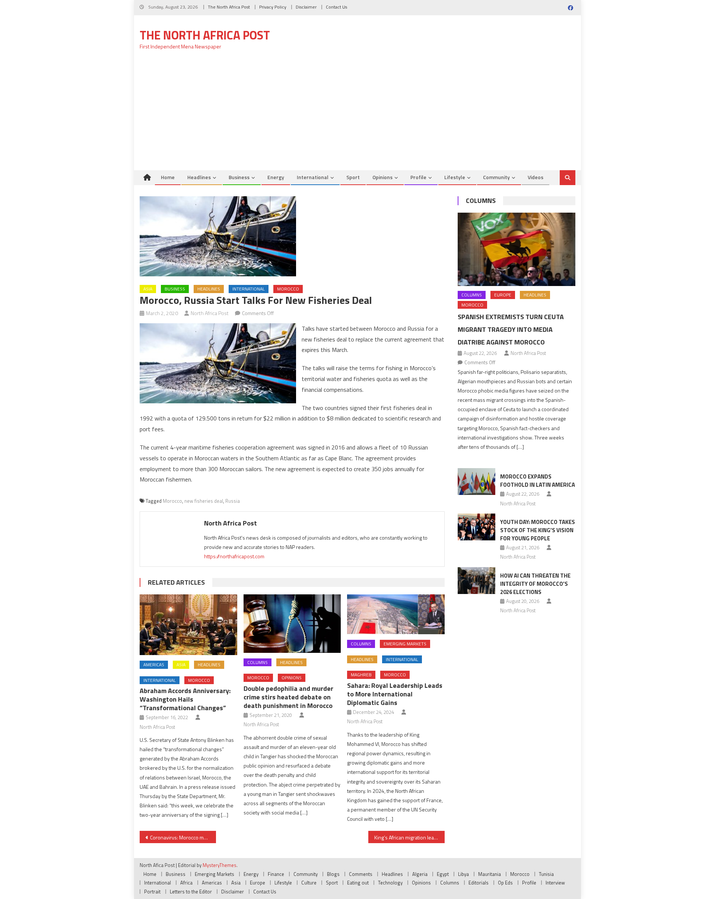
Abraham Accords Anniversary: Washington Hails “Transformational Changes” (185, 699)
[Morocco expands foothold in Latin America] (476, 481)
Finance (276, 874)
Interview (555, 882)
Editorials (478, 882)
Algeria (420, 874)
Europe (502, 294)
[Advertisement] (357, 114)
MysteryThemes (219, 865)
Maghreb (361, 674)
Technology (390, 882)
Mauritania (489, 874)
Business (239, 177)
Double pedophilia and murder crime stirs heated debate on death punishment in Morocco (288, 697)
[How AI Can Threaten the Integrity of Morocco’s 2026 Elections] (476, 580)
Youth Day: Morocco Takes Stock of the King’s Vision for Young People (537, 530)
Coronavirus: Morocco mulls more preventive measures (183, 837)
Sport (353, 177)
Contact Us (336, 6)
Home (168, 177)
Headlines (199, 177)
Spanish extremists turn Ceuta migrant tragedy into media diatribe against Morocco (511, 329)
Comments (360, 874)
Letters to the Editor (191, 891)
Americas (153, 664)
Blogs (333, 874)
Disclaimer (306, 6)
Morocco (288, 288)
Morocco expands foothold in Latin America (537, 480)
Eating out (358, 882)
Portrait (152, 891)
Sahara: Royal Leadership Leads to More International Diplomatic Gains (394, 694)
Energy (275, 177)
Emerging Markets (405, 643)
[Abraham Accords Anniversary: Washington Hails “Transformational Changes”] (188, 624)
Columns (257, 662)
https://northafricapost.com (234, 556)
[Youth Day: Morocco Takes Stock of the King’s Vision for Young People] (476, 527)
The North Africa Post (229, 6)
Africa (186, 882)
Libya (463, 874)
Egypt (443, 874)
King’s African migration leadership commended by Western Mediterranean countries (409, 837)
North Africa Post (210, 313)
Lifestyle (454, 177)
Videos (535, 177)
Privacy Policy (272, 6)
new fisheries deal (203, 501)
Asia (147, 288)
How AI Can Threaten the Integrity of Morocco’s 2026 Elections (535, 583)
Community (496, 177)
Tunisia (546, 874)
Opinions (382, 177)
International (312, 177)
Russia (232, 501)
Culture (309, 882)
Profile (418, 177)
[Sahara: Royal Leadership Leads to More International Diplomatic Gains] (396, 614)
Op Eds (505, 882)
